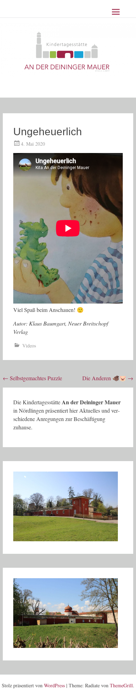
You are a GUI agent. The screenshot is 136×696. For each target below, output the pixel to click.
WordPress (54, 685)
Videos (29, 345)
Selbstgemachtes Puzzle (32, 378)
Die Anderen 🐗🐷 (107, 378)
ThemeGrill (121, 685)
